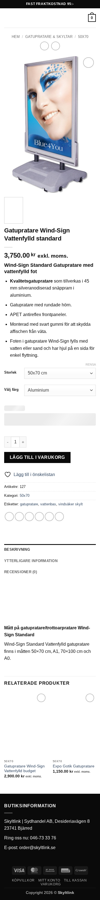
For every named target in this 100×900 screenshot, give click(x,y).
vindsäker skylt (70, 504)
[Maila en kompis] (39, 516)
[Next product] (44, 46)
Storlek (10, 372)
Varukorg (51, 884)
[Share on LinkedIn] (59, 516)
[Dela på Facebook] (19, 516)
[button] (7, 18)
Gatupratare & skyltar (48, 37)
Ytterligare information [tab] (31, 561)
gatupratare (29, 504)
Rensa (91, 364)
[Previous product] (55, 46)
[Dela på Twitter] (29, 516)
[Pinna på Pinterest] (49, 516)
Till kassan (75, 880)
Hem (16, 37)
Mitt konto (49, 880)
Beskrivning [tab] (17, 549)
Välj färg (11, 390)
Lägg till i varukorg (37, 457)
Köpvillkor (23, 880)
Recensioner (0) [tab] (20, 572)
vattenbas (48, 504)
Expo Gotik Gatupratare (73, 766)
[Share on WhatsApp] (9, 516)
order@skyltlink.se (37, 847)
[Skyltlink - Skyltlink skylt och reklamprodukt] (49, 18)
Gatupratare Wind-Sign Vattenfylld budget (24, 768)
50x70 (83, 37)
